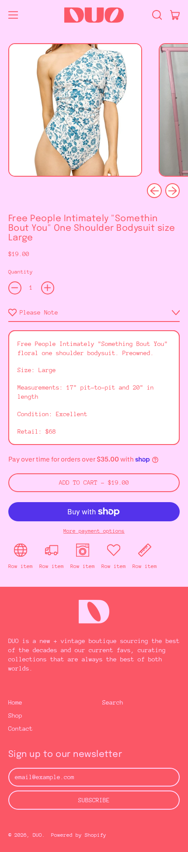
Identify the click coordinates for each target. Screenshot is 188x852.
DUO (37, 835)
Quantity (20, 272)
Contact (20, 728)
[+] (47, 287)
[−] (14, 287)
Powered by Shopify (78, 835)
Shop (15, 715)
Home (15, 702)
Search (112, 702)
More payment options (94, 531)
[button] (157, 14)
